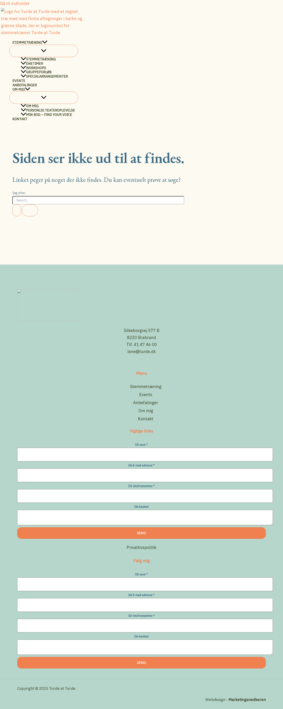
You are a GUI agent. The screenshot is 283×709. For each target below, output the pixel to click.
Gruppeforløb (39, 72)
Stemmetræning (27, 42)
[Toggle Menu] (43, 51)
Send (141, 533)
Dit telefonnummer (141, 486)
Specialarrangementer (47, 76)
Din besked (141, 507)
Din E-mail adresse (141, 465)
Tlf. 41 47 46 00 (141, 344)
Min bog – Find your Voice (49, 115)
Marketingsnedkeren (247, 699)
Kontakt (19, 119)
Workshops (36, 68)
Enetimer (34, 63)
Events (18, 81)
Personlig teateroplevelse (50, 110)
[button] (44, 42)
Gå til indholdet (15, 3)
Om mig (18, 89)
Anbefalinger (24, 85)
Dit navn (141, 445)
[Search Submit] (16, 210)
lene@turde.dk (141, 351)
